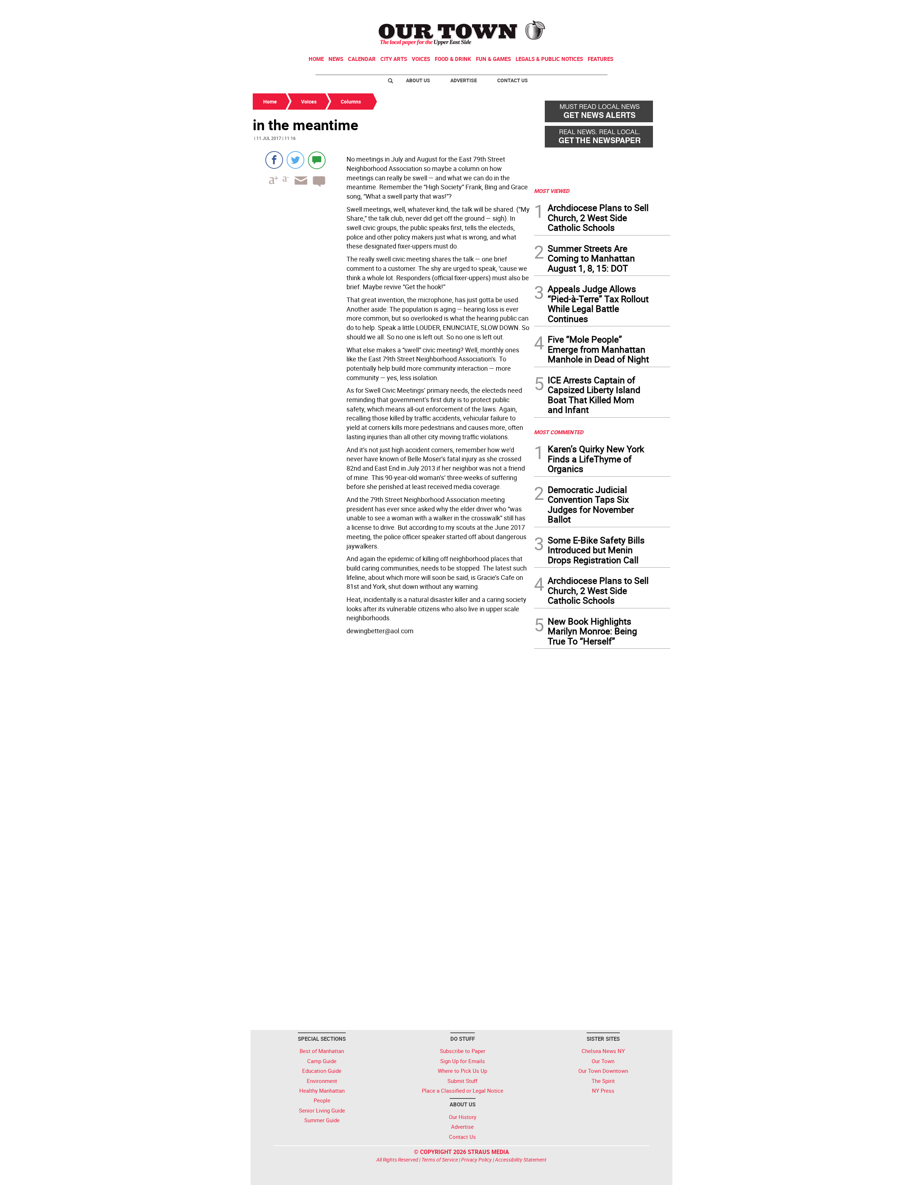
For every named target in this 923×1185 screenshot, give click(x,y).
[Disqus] (391, 737)
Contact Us (512, 80)
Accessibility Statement (521, 1159)
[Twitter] (295, 160)
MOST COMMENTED (558, 432)
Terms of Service (439, 1159)
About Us (418, 80)
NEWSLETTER (612, 8)
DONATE (653, 8)
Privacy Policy (476, 1159)
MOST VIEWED (551, 190)
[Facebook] (274, 160)
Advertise (463, 80)
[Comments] (317, 160)
